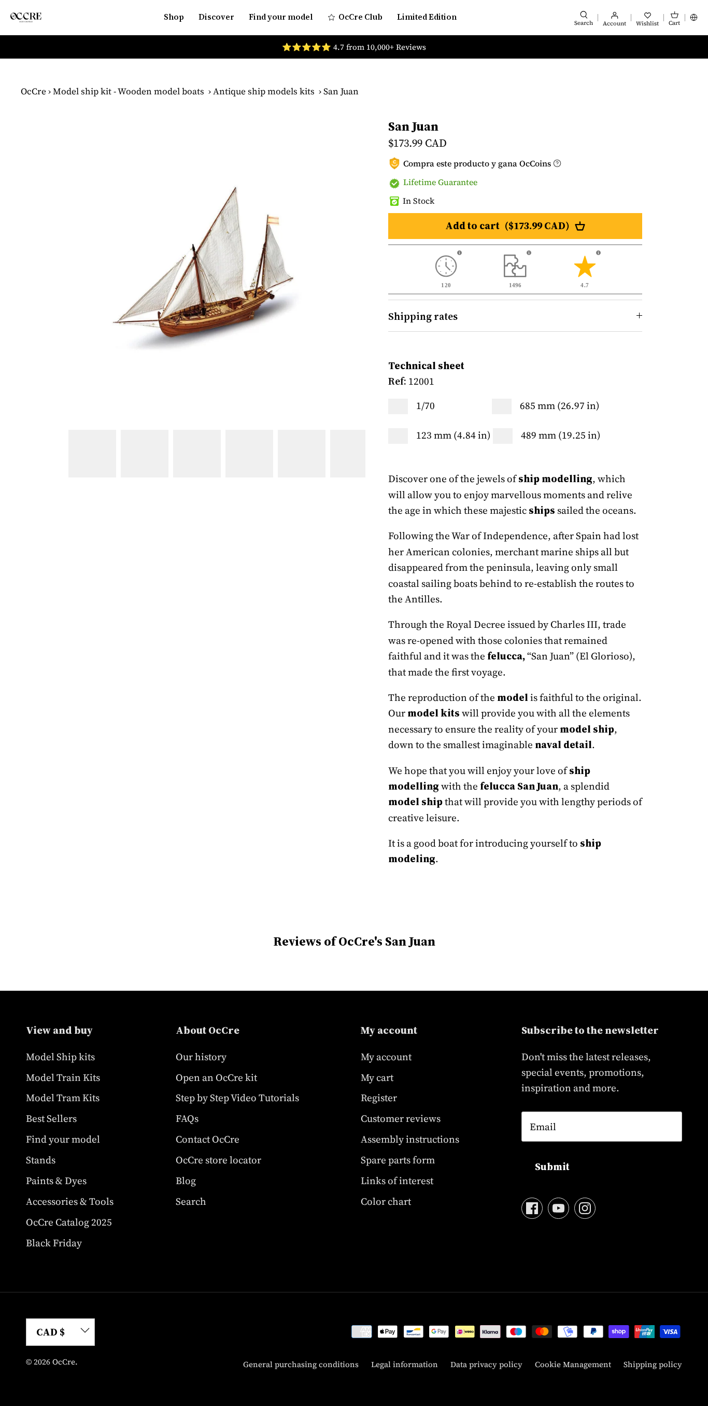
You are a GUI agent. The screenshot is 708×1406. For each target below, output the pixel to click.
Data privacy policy (486, 1364)
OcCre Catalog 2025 (69, 1222)
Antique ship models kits (264, 91)
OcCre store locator (218, 1159)
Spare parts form (398, 1159)
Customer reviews (401, 1118)
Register (379, 1097)
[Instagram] (585, 1208)
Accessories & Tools (70, 1201)
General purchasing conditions (301, 1364)
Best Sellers (51, 1118)
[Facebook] (532, 1208)
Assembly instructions (410, 1139)
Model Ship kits (60, 1056)
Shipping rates (423, 316)
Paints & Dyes (56, 1180)
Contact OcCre (207, 1139)
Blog (186, 1180)
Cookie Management (573, 1364)
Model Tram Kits (63, 1097)
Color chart (386, 1201)
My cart (377, 1077)
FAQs (187, 1118)
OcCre (33, 91)
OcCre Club (360, 16)
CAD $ (50, 1332)
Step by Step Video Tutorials (237, 1097)
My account (386, 1056)
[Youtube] (558, 1208)
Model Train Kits (63, 1077)
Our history (201, 1056)
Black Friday (54, 1242)
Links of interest (397, 1180)
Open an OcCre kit (216, 1077)
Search (191, 1201)
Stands (40, 1159)
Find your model (281, 16)
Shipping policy (653, 1364)
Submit (552, 1166)
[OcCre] (25, 17)
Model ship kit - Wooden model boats (128, 91)
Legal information (404, 1364)
